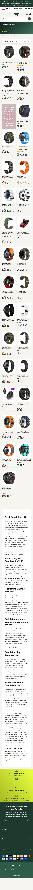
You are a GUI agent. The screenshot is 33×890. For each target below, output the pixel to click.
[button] (2, 14)
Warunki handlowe (17, 869)
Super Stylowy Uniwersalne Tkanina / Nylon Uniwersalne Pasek (22, 92)
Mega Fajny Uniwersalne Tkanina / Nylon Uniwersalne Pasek (22, 405)
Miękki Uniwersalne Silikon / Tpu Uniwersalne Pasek (7, 147)
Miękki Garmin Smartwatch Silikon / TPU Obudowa (8, 404)
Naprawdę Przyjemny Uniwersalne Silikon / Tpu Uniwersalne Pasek (22, 62)
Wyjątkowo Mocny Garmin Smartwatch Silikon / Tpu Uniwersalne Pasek (23, 206)
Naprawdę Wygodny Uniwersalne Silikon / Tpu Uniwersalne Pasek (7, 206)
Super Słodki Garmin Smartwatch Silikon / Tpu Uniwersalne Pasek (7, 265)
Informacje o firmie (26, 869)
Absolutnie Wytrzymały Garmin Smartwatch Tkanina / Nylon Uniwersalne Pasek (8, 321)
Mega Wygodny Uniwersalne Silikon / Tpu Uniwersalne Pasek (8, 61)
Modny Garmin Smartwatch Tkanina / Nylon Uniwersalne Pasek (7, 489)
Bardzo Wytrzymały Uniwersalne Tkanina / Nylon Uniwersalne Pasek (7, 461)
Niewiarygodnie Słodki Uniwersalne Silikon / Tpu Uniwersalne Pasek (22, 148)
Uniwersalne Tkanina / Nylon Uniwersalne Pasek (22, 120)
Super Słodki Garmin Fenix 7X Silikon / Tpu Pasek (23, 320)
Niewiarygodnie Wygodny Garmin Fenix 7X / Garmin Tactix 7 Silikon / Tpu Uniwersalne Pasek (7, 234)
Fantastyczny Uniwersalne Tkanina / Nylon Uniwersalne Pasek (7, 377)
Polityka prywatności (7, 869)
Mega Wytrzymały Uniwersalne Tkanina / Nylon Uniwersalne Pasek (22, 293)
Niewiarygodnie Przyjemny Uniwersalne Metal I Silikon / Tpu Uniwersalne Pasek (7, 293)
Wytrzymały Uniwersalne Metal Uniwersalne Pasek (22, 348)
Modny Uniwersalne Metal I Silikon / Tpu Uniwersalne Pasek (8, 432)
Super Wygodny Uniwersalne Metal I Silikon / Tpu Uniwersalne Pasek (7, 178)
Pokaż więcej (5, 31)
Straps (18, 875)
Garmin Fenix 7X (14, 36)
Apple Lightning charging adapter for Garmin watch (23, 233)
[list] (16, 9)
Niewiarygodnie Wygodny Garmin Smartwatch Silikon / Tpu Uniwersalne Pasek (23, 432)
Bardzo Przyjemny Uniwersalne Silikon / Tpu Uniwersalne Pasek (24, 460)
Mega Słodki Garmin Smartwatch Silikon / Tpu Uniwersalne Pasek (22, 265)
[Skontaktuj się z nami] (27, 14)
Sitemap (23, 872)
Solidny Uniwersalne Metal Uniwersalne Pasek (22, 376)
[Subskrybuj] (27, 821)
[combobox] (16, 19)
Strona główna (5, 36)
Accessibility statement (15, 872)
